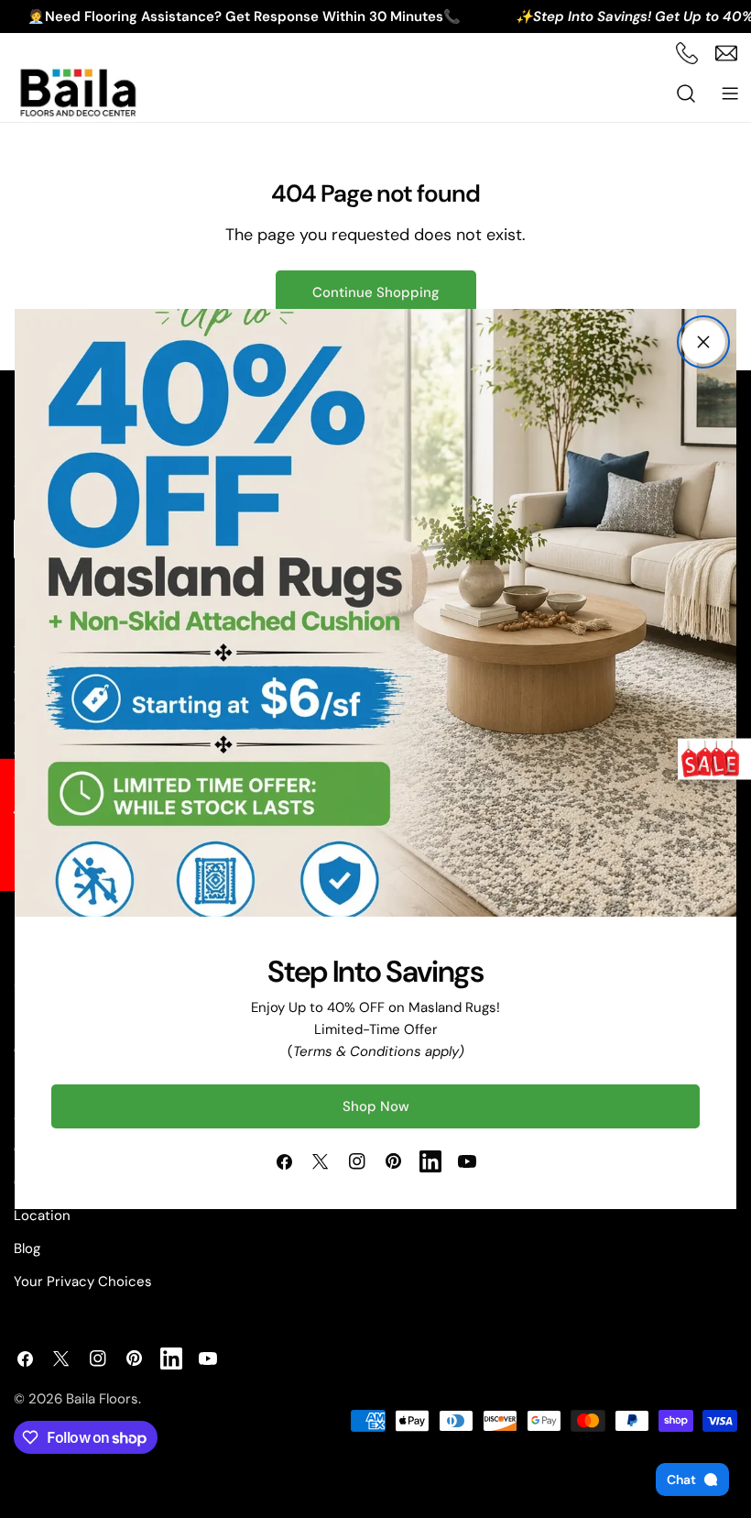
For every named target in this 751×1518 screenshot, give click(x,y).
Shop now (376, 1106)
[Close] (703, 342)
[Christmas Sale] (714, 759)
